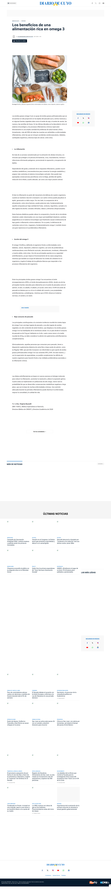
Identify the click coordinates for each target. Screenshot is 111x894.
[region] (55, 13)
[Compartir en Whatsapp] (99, 18)
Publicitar (63, 875)
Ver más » (100, 463)
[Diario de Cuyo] (55, 3)
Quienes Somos (56, 875)
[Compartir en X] (99, 13)
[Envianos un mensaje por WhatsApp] (83, 122)
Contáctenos (48, 875)
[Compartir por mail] (99, 23)
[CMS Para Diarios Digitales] (104, 882)
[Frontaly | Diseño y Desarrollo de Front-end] (93, 882)
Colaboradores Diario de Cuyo (25, 36)
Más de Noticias (14, 464)
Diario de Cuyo (15, 20)
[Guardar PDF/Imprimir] (99, 28)
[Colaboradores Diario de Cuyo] (13, 36)
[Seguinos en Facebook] (92, 3)
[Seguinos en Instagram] (99, 3)
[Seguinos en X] (96, 3)
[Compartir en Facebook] (99, 9)
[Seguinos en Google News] (88, 122)
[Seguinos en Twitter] (83, 118)
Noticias (23, 20)
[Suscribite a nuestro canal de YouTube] (103, 3)
